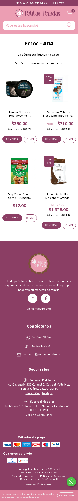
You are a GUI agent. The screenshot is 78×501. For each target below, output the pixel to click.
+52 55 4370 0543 (42, 346)
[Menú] (7, 13)
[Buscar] (69, 25)
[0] (69, 14)
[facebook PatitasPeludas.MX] (45, 298)
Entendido (66, 495)
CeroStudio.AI (49, 479)
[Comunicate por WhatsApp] (71, 481)
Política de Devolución (53, 476)
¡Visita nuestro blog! (39, 309)
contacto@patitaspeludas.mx (42, 354)
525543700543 (42, 337)
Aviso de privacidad (23, 476)
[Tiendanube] (39, 484)
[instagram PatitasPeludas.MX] (32, 298)
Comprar (51, 225)
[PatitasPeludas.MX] (39, 264)
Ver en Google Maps (39, 393)
